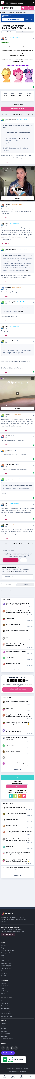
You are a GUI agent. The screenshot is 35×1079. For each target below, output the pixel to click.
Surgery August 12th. (12, 819)
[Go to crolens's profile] (4, 652)
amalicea (24, 132)
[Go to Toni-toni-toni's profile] (4, 658)
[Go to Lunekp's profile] (4, 631)
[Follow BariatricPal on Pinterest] (12, 1048)
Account (3, 1028)
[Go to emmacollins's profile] (4, 604)
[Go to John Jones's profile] (4, 839)
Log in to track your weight (17, 689)
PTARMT (7, 436)
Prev (6, 114)
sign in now (10, 571)
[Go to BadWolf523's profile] (2, 451)
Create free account (10, 560)
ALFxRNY (8, 204)
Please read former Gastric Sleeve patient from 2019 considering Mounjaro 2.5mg (18, 839)
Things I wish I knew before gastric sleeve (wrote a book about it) (18, 644)
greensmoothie (9, 341)
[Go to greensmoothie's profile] (2, 341)
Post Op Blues (10, 657)
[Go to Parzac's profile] (4, 826)
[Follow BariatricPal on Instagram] (7, 1048)
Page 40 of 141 (16, 114)
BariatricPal (4, 1003)
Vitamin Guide (5, 960)
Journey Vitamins (6, 1013)
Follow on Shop (9, 1053)
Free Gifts (4, 976)
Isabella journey (9, 464)
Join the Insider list (8, 934)
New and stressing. (11, 825)
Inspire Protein (5, 1006)
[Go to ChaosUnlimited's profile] (4, 738)
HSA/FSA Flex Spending (7, 950)
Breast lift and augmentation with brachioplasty (16, 738)
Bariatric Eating (5, 1011)
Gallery (3, 988)
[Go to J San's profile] (2, 224)
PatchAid (3, 1001)
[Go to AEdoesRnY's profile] (2, 525)
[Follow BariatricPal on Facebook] (3, 1048)
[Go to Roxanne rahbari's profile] (4, 638)
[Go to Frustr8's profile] (2, 415)
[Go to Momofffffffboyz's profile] (4, 814)
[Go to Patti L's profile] (4, 664)
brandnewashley (24, 125)
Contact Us (4, 1031)
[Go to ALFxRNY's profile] (2, 205)
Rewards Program (6, 965)
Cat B (6, 503)
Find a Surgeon (5, 991)
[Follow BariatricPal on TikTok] (16, 1048)
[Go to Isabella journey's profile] (2, 465)
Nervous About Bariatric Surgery (16, 651)
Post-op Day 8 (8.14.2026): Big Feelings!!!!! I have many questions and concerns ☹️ (18, 723)
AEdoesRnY (8, 525)
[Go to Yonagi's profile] (4, 611)
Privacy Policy (19, 1068)
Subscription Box (6, 963)
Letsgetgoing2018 (10, 119)
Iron (8, 261)
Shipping (3, 1023)
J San (6, 223)
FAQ (2, 955)
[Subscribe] (16, 786)
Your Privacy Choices (14, 1071)
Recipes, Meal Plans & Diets (9, 953)
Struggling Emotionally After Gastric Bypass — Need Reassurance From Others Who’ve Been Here (19, 612)
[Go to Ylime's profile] (2, 38)
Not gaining (9, 846)
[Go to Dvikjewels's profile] (4, 868)
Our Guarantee (5, 1033)
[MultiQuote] (2, 162)
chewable (28, 265)
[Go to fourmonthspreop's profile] (4, 853)
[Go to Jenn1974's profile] (4, 625)
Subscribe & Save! (6, 968)
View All (16, 670)
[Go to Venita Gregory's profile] (4, 847)
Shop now (17, 198)
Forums (3, 983)
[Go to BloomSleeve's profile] (4, 644)
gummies (20, 311)
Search (3, 993)
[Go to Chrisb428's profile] (2, 288)
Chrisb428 (8, 287)
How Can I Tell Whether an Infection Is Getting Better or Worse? (17, 604)
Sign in (26, 19)
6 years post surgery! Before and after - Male (17, 631)
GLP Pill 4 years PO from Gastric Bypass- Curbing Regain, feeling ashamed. (18, 853)
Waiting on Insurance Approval (15, 807)
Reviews (3, 958)
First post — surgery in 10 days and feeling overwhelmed (19, 832)
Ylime (7, 38)
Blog (2, 948)
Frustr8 (7, 414)
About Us (3, 945)
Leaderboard (4, 986)
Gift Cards (4, 973)
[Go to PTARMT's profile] (2, 436)
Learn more (3, 3)
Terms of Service (11, 1068)
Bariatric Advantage (6, 1016)
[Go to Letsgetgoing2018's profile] (2, 120)
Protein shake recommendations (16, 813)
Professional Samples (7, 1038)
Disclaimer (25, 1068)
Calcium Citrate (10, 618)
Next (29, 114)
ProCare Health (5, 1008)
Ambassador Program (7, 971)
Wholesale (4, 1036)
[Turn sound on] (32, 168)
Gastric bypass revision (13, 624)
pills (27, 270)
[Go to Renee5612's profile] (4, 619)
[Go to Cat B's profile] (2, 504)
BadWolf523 (8, 450)
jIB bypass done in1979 (13, 663)
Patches (8, 638)
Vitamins (20, 138)
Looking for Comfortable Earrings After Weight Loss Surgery (17, 868)
